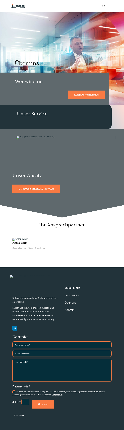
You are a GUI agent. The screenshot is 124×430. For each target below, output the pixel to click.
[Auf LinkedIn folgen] (14, 328)
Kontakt (69, 310)
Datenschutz (57, 394)
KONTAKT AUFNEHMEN (86, 94)
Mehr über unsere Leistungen (36, 188)
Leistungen (72, 295)
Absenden (43, 404)
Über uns (70, 302)
